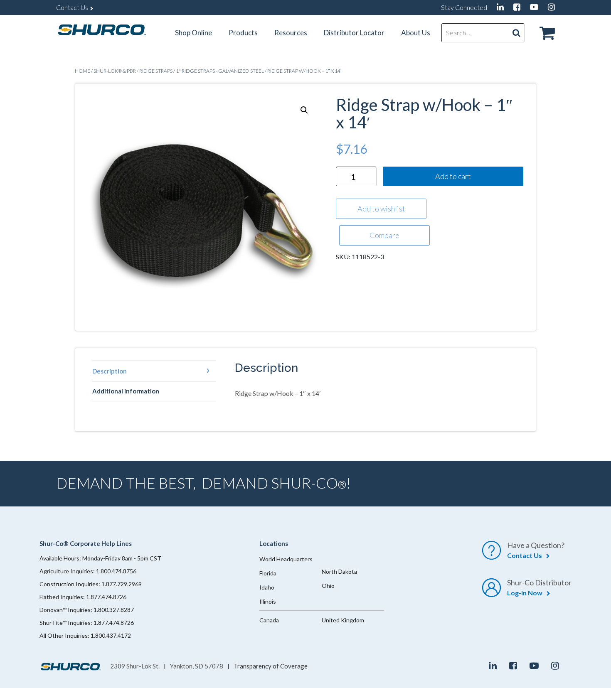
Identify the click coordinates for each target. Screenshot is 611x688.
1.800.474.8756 (116, 571)
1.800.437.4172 (111, 635)
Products (243, 32)
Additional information (125, 391)
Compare (384, 235)
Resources (290, 32)
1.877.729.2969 (121, 583)
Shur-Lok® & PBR (115, 71)
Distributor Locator (354, 32)
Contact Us (72, 7)
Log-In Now (524, 593)
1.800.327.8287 (114, 609)
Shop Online (193, 32)
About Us (415, 32)
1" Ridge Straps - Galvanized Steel (220, 71)
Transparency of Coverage (271, 666)
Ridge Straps (155, 71)
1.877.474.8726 (106, 596)
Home (82, 71)
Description (109, 371)
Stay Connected (464, 7)
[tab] (154, 371)
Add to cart (453, 176)
